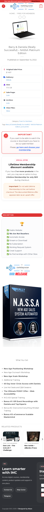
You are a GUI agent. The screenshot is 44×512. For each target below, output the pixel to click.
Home (12, 13)
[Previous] (1, 443)
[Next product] (20, 17)
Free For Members (26, 13)
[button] (3, 6)
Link (8, 95)
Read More (36, 1)
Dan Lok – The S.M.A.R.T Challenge (9, 448)
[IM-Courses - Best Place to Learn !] (22, 6)
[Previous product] (24, 17)
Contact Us (8, 490)
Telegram (7, 496)
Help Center (21, 490)
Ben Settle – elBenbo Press (30, 447)
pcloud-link (25, 127)
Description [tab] (8, 215)
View (8, 111)
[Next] (42, 443)
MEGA (8, 80)
